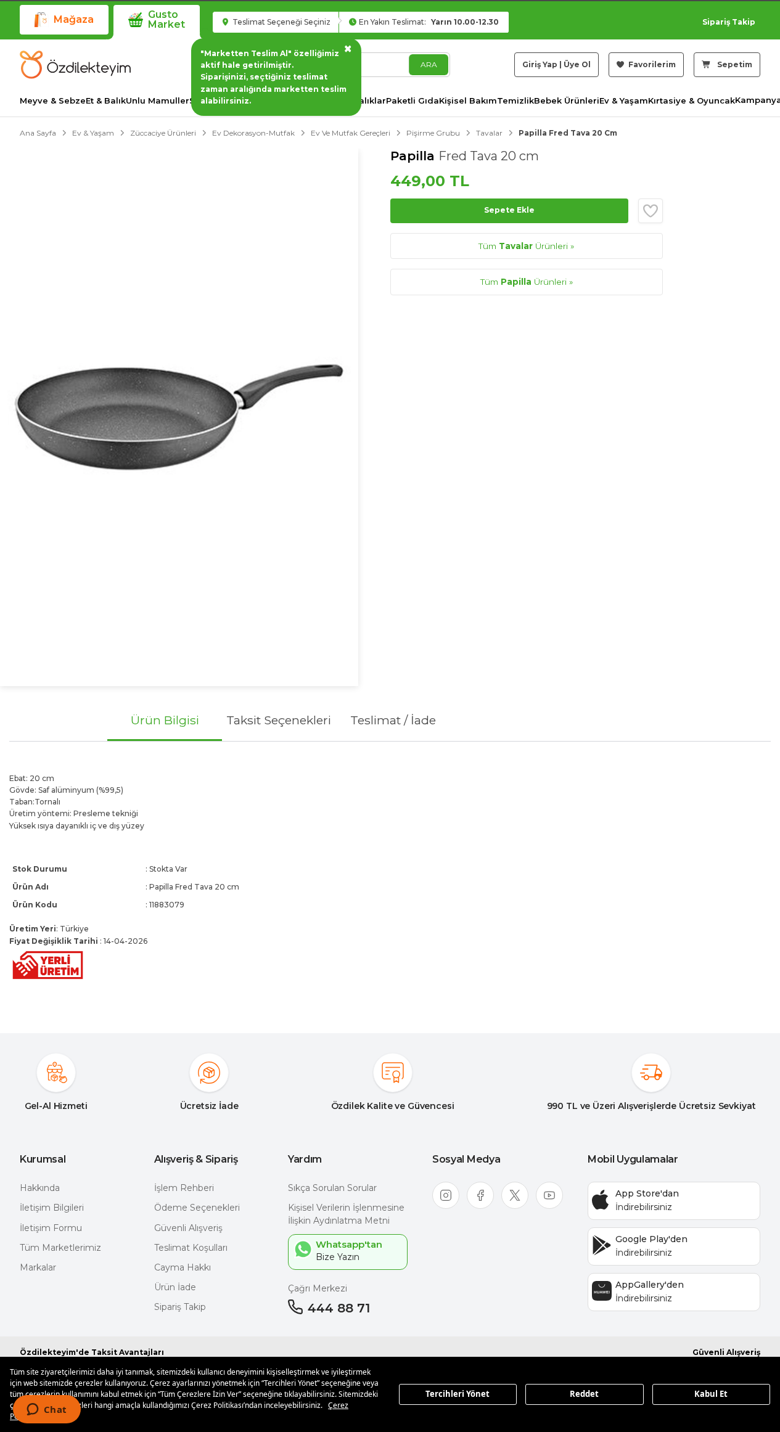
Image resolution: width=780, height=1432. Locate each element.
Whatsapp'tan (349, 1244)
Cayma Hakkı (182, 1267)
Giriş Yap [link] (539, 64)
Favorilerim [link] (651, 64)
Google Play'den (651, 1239)
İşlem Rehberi (184, 1187)
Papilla (414, 156)
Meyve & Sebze (53, 100)
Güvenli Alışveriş (188, 1228)
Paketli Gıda (412, 100)
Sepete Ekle (509, 210)
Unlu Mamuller (157, 100)
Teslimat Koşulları (191, 1247)
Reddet (584, 1393)
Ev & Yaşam (623, 100)
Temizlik (515, 100)
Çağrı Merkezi (317, 1288)
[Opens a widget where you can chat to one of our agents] (46, 1410)
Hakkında (40, 1187)
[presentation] (390, 877)
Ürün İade (175, 1287)
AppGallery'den (649, 1284)
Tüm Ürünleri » (526, 246)
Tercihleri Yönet (457, 1393)
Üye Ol (577, 64)
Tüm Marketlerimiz (60, 1247)
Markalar (38, 1267)
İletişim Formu (51, 1228)
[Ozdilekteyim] (75, 64)
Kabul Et (711, 1393)
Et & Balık (106, 100)
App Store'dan (647, 1193)
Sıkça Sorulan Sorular (332, 1187)
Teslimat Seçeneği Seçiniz (280, 22)
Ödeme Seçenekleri (197, 1207)
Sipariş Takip (728, 22)
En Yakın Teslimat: (429, 22)
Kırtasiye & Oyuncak (691, 100)
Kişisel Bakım (468, 100)
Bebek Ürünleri (566, 100)
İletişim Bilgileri (52, 1207)
